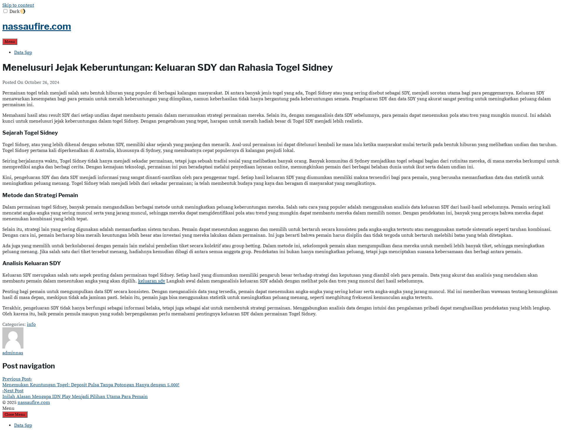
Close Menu (15, 414)
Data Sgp (23, 52)
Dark (17, 11)
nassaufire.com (36, 26)
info (31, 324)
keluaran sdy (151, 281)
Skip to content (18, 5)
